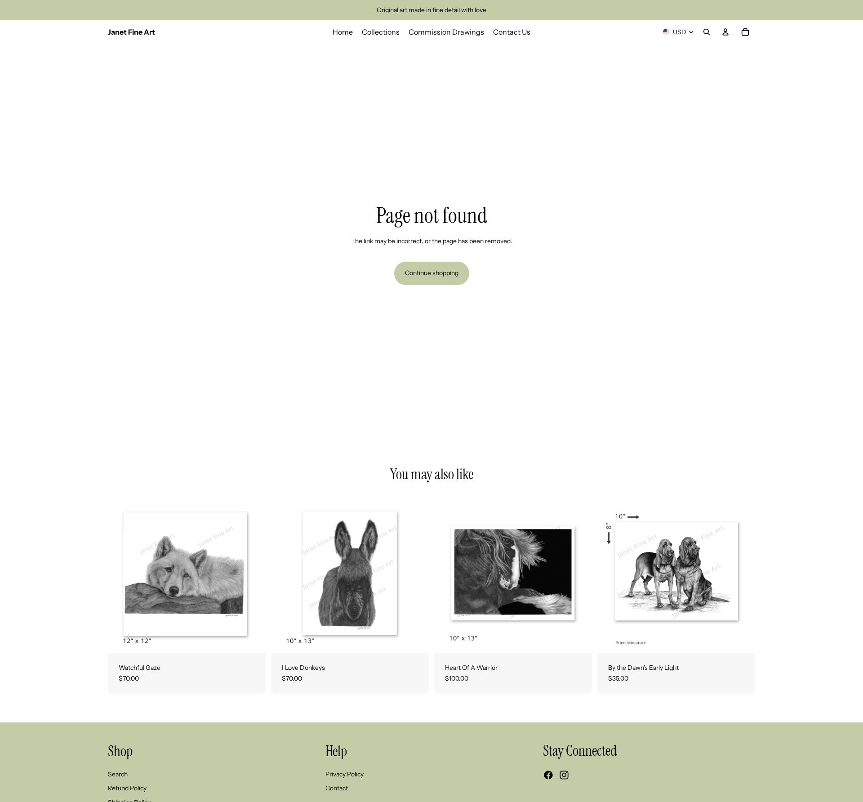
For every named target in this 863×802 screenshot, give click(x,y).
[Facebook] (548, 775)
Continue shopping (431, 273)
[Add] (741, 639)
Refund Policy (127, 788)
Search (118, 774)
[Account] (725, 32)
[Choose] (252, 639)
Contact (336, 788)
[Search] (706, 32)
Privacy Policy (344, 774)
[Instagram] (564, 775)
